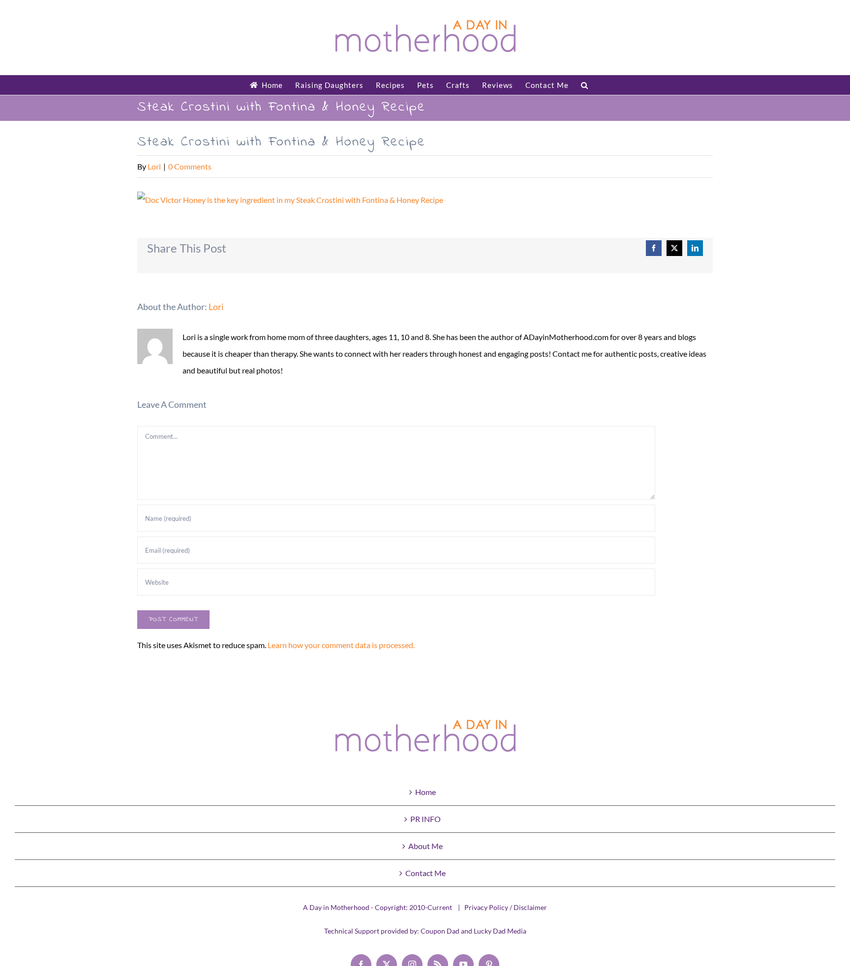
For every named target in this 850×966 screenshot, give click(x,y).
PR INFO (425, 819)
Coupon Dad (440, 931)
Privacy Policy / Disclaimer (505, 907)
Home (425, 791)
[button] (584, 85)
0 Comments (190, 166)
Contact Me (425, 873)
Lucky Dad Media (500, 931)
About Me (425, 846)
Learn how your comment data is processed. (341, 645)
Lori (154, 166)
